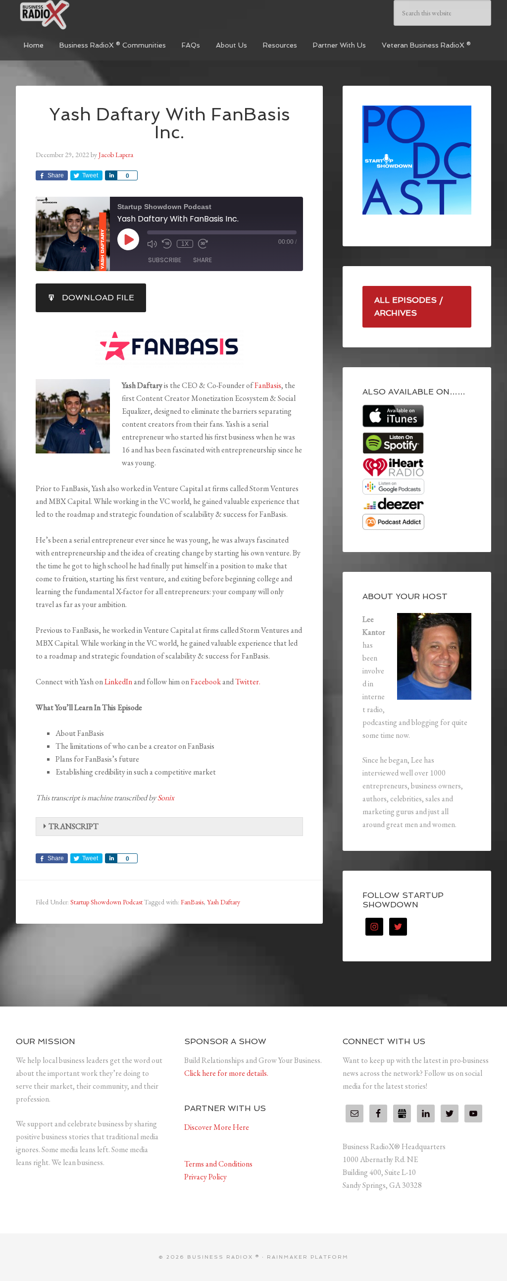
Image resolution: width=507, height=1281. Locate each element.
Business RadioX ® (90, 15)
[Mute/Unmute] (152, 243)
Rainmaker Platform (308, 1257)
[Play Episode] (128, 239)
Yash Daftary (223, 901)
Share (202, 260)
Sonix (165, 797)
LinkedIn (118, 681)
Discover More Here (216, 1127)
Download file (98, 297)
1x (185, 243)
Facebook (206, 681)
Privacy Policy (205, 1176)
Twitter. (247, 681)
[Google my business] (402, 1113)
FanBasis (267, 385)
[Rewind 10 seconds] (167, 244)
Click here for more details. (226, 1073)
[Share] (111, 175)
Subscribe (164, 260)
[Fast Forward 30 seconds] (203, 244)
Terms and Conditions (218, 1164)
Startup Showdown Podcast (106, 901)
